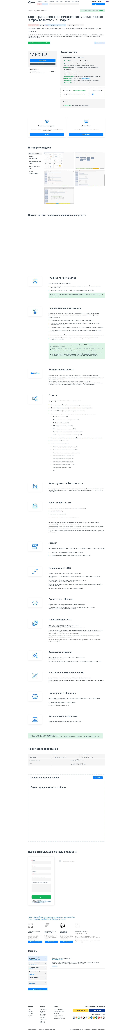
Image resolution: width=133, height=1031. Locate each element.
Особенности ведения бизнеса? (39, 882)
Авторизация (75, 1)
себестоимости (85, 78)
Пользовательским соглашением (44, 901)
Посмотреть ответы (35, 941)
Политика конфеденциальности (76, 1029)
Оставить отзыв (38, 989)
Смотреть (47, 134)
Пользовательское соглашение (90, 1029)
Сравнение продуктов (42, 1022)
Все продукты (43, 1009)
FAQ (29, 1017)
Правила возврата (101, 1029)
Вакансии (30, 1011)
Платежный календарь (59, 1011)
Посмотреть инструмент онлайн (39, 42)
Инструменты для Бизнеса (43, 1015)
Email (34, 865)
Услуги (46, 1)
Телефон (34, 871)
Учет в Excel (43, 1017)
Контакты (67, 1)
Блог (57, 1)
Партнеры (30, 1013)
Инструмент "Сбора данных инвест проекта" (59, 1017)
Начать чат (51, 941)
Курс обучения (66, 941)
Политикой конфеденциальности (39, 902)
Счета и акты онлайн (58, 1015)
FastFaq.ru (56, 1013)
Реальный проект (33, 25)
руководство (100, 42)
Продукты (39, 1)
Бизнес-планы (43, 1019)
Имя (34, 860)
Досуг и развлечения (41, 10)
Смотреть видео (86, 134)
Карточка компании (58, 1009)
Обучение (52, 1)
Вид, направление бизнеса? (38, 877)
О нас (61, 1)
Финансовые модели (43, 1012)
